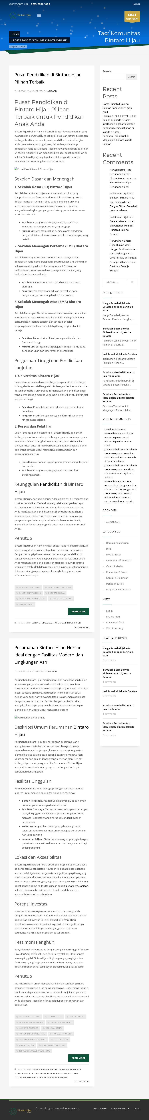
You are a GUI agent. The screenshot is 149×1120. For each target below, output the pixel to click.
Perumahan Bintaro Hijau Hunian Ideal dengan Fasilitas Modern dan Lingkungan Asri (49, 654)
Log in (109, 610)
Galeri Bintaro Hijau (30, 593)
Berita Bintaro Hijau (30, 587)
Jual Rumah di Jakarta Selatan (119, 124)
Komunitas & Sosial (57, 1073)
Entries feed (113, 616)
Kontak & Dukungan (117, 577)
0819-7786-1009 (40, 4)
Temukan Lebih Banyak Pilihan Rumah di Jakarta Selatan (123, 206)
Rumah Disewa (27, 1045)
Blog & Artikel (61, 1069)
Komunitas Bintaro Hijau (32, 598)
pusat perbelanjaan (77, 885)
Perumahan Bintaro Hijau (33, 1039)
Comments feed (115, 622)
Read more (78, 611)
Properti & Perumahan (55, 1077)
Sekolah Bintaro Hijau (54, 1045)
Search (107, 71)
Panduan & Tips (35, 1077)
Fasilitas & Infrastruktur (67, 623)
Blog (108, 548)
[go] (132, 282)
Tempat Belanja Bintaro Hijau (35, 1051)
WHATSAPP (132, 16)
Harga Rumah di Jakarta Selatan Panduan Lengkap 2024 (117, 108)
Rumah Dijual (26, 604)
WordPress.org (114, 628)
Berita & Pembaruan (42, 623)
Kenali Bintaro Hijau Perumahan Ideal (118, 441)
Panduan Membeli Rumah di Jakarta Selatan (122, 230)
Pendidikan (51, 484)
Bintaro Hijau (55, 1017)
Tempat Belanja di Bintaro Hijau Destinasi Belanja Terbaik (118, 497)
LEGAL (137, 1108)
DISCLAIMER (100, 1108)
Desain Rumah (76, 1017)
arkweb (52, 91)
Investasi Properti (28, 1028)
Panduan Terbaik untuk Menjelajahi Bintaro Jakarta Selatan (117, 140)
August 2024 (113, 521)
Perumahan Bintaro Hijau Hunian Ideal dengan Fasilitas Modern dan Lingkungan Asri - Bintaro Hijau (123, 249)
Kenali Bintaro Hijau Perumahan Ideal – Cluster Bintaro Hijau (121, 174)
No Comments (81, 627)
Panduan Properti (62, 598)
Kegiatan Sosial (56, 593)
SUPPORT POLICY (120, 1108)
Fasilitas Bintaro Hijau (60, 587)
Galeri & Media (38, 1073)
